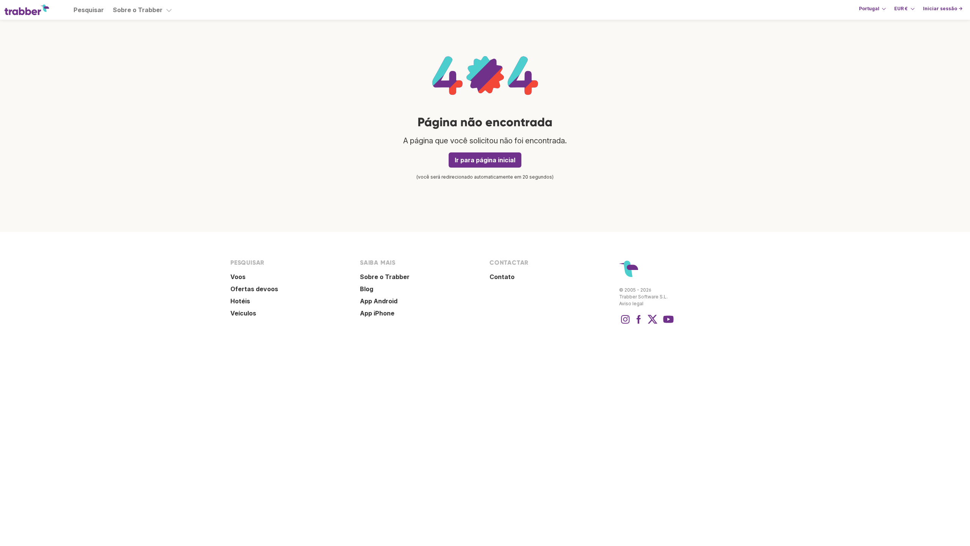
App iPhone (377, 313)
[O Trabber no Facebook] (639, 323)
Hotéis (240, 301)
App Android (378, 301)
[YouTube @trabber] (667, 323)
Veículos (243, 313)
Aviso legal (631, 303)
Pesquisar (89, 10)
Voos (238, 277)
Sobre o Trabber (138, 10)
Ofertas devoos (254, 289)
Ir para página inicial (485, 160)
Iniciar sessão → (942, 8)
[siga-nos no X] (652, 323)
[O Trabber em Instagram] (625, 323)
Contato (502, 277)
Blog (366, 289)
